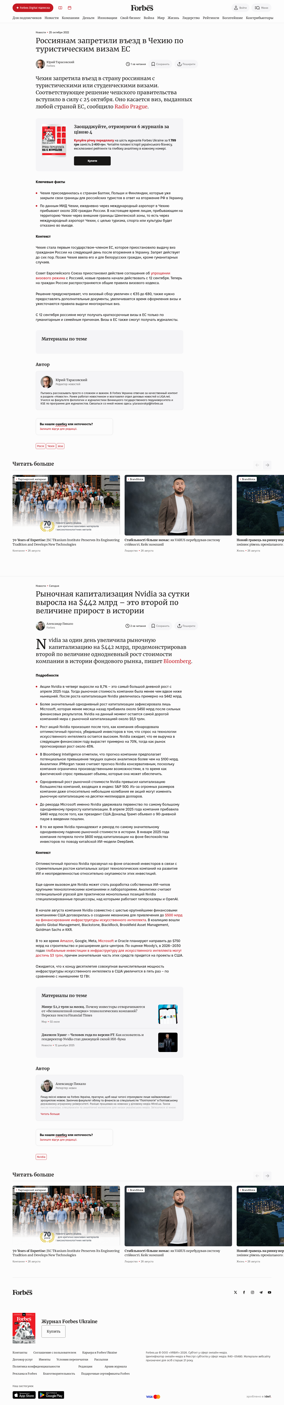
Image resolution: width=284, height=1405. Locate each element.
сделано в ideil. (258, 1396)
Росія (40, 446)
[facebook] (244, 1292)
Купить (53, 1331)
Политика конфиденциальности (36, 1366)
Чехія (51, 446)
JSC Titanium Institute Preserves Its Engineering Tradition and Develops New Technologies (66, 542)
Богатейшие (232, 18)
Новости (52, 18)
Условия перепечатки (72, 1359)
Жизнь (173, 18)
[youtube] (269, 1292)
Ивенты (44, 1359)
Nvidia (41, 1156)
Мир (161, 18)
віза (60, 446)
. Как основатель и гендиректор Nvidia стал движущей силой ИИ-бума (93, 1037)
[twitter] (235, 1292)
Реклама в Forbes (25, 1373)
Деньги (88, 18)
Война (149, 18)
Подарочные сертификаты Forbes (105, 1373)
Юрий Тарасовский (60, 62)
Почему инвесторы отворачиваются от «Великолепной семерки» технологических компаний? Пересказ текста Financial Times (93, 1011)
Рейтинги (211, 18)
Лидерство (191, 18)
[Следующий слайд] (267, 465)
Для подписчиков (27, 18)
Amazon (66, 941)
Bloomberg (177, 661)
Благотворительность (59, 1373)
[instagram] (252, 1292)
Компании (70, 18)
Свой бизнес (130, 18)
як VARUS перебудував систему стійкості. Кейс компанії (172, 542)
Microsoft (106, 941)
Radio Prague (131, 106)
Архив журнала (116, 1366)
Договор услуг (23, 1359)
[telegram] (261, 1292)
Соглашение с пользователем (54, 1352)
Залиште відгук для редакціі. (58, 428)
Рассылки (101, 1359)
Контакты (20, 1352)
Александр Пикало (60, 623)
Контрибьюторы (259, 18)
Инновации (107, 18)
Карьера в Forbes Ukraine (99, 1352)
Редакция (85, 1366)
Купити (92, 160)
